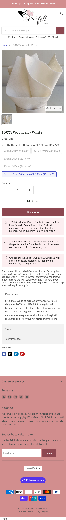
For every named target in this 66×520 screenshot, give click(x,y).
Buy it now (33, 211)
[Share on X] (10, 354)
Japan (31, 468)
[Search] (60, 30)
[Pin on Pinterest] (22, 354)
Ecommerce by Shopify (37, 511)
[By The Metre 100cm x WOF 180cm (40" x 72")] (29, 177)
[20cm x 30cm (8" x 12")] (16, 154)
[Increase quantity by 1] (29, 190)
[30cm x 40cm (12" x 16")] (47, 154)
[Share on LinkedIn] (16, 354)
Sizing (8, 329)
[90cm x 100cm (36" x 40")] (18, 169)
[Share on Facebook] (4, 354)
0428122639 (51, 37)
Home (5, 45)
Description (11, 294)
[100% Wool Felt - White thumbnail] (7, 120)
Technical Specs (13, 338)
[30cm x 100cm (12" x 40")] (18, 162)
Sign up (49, 452)
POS (20, 511)
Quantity (6, 183)
